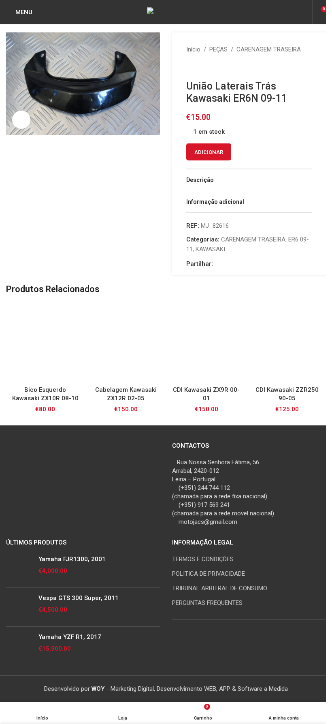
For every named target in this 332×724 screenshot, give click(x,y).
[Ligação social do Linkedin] (237, 263)
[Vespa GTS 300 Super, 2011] (19, 607)
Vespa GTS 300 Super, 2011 (78, 598)
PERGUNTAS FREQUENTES (207, 603)
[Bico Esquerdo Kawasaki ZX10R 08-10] (45, 343)
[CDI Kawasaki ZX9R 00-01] (206, 343)
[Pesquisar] (305, 12)
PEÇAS (218, 49)
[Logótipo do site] (166, 11)
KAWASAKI (210, 249)
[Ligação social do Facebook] (218, 263)
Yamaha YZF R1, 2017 (69, 637)
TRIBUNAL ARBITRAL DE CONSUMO (219, 588)
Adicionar (208, 152)
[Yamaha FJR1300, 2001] (19, 568)
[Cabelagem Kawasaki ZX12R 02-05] (126, 343)
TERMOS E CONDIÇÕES (203, 559)
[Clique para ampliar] (21, 120)
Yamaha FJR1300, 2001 (72, 559)
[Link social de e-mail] (227, 263)
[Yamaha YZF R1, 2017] (19, 646)
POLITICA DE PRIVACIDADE (208, 573)
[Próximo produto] (210, 67)
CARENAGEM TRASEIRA (268, 49)
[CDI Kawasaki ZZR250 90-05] (287, 343)
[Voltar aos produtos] (201, 67)
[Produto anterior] (191, 67)
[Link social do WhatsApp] (247, 263)
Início (193, 49)
